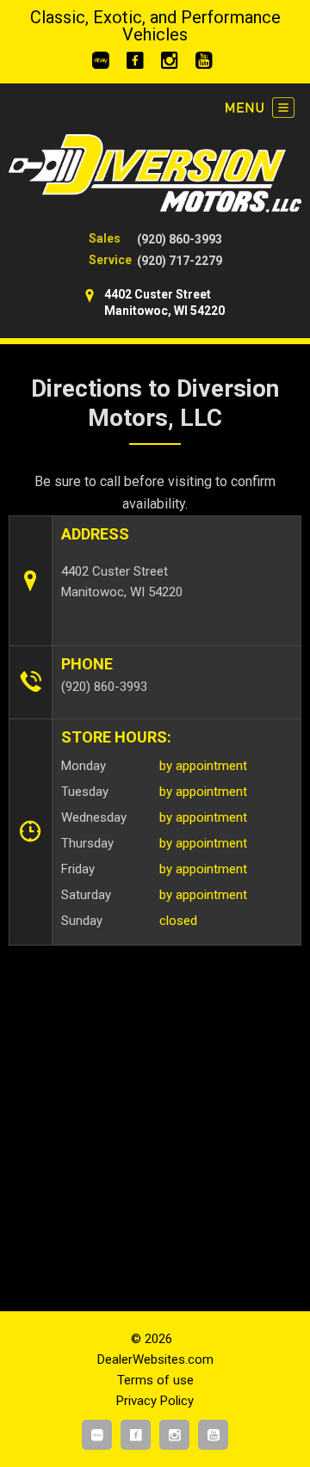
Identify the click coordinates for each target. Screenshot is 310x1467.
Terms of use (155, 1380)
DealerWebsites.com (155, 1359)
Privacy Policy (155, 1400)
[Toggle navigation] (260, 107)
